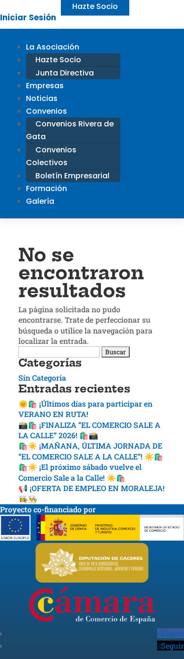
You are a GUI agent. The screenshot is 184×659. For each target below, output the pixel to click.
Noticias (42, 98)
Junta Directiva (64, 72)
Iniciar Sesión (28, 17)
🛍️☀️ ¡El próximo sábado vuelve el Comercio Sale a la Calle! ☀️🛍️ (80, 472)
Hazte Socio (58, 59)
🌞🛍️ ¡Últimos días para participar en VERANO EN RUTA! (85, 409)
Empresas (45, 85)
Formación (46, 188)
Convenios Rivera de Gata (70, 130)
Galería (40, 201)
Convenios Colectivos (51, 156)
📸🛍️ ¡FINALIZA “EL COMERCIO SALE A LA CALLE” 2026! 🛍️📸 (89, 430)
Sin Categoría (42, 378)
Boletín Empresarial (72, 175)
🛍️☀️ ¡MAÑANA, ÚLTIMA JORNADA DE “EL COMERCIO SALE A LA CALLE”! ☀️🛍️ (90, 451)
